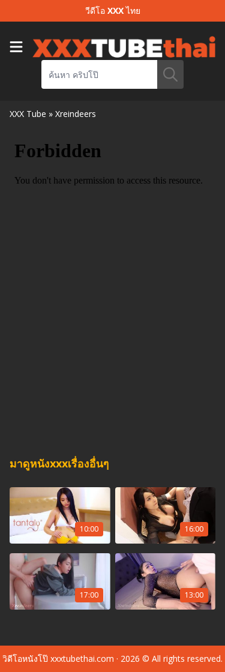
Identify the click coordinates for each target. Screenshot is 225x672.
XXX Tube (28, 113)
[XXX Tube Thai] (123, 47)
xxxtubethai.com (82, 658)
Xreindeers (75, 113)
